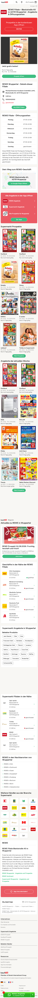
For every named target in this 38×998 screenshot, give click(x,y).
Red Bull (6, 654)
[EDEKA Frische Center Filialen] (5, 829)
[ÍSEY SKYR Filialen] (24, 835)
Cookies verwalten (24, 991)
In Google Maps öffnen (19, 183)
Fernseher (16, 658)
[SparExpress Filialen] (14, 835)
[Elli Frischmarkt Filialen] (14, 814)
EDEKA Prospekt (5, 934)
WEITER (19, 29)
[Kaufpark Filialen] (5, 822)
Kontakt (21, 988)
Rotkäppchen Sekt (9, 645)
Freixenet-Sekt (8, 641)
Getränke (19, 641)
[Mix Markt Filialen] (5, 814)
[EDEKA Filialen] (14, 801)
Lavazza (28, 645)
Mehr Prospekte (19, 356)
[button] (19, 58)
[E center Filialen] (33, 801)
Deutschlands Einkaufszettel (9, 959)
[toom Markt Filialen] (33, 807)
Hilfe (2, 985)
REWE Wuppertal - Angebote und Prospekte (17, 873)
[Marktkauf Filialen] (24, 801)
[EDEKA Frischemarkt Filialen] (24, 814)
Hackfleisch (15, 649)
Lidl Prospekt (4, 952)
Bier (15, 636)
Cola (21, 636)
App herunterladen (6, 964)
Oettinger (15, 654)
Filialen (17, 906)
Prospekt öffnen (19, 76)
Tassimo (23, 654)
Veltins (6, 649)
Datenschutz (4, 988)
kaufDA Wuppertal (7, 906)
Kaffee (31, 654)
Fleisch (20, 645)
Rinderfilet (25, 658)
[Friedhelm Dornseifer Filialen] (33, 822)
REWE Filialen (6, 908)
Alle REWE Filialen (19, 107)
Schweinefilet (8, 663)
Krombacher (29, 641)
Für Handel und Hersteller (8, 925)
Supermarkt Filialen (27, 906)
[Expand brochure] (19, 50)
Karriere (3, 927)
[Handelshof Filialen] (24, 822)
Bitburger (6, 658)
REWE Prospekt (5, 940)
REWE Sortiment (7, 876)
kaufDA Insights (5, 962)
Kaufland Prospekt (6, 937)
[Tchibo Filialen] (14, 822)
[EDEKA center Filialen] (14, 829)
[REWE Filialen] (5, 807)
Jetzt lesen (19, 556)
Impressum (22, 985)
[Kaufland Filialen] (5, 801)
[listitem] (10, 244)
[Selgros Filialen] (5, 835)
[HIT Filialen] (33, 814)
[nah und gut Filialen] (14, 807)
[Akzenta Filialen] (24, 829)
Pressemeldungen (6, 967)
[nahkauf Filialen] (33, 829)
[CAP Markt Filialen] (24, 807)
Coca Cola (25, 649)
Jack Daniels (7, 636)
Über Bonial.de (5, 922)
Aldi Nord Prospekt (6, 947)
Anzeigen (32, 6)
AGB (2, 991)
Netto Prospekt (5, 949)
